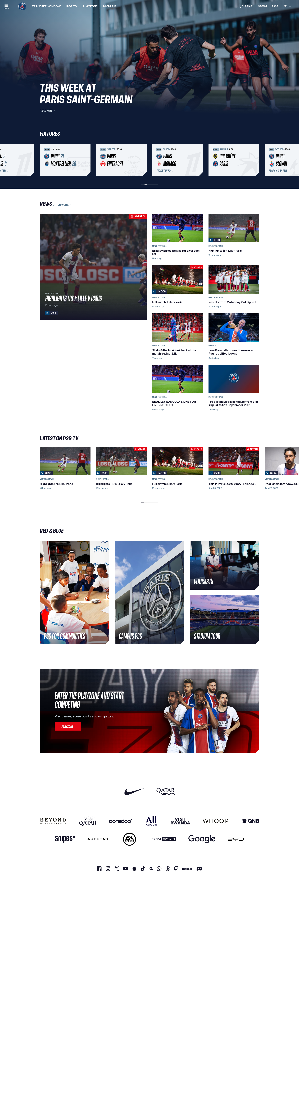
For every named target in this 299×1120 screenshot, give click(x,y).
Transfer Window (46, 6)
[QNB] (250, 821)
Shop (275, 6)
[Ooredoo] (120, 821)
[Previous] (44, 160)
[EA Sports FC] (129, 839)
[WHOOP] (216, 821)
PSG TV (71, 6)
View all (63, 204)
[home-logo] (22, 6)
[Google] (201, 839)
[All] (151, 821)
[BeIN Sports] (163, 839)
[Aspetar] (97, 839)
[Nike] (134, 791)
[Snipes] (65, 839)
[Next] (255, 160)
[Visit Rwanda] (180, 821)
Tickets (262, 6)
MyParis (109, 6)
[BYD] (236, 839)
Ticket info (163, 170)
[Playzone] (68, 726)
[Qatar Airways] (165, 791)
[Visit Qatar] (88, 821)
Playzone (90, 6)
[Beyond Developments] (53, 821)
